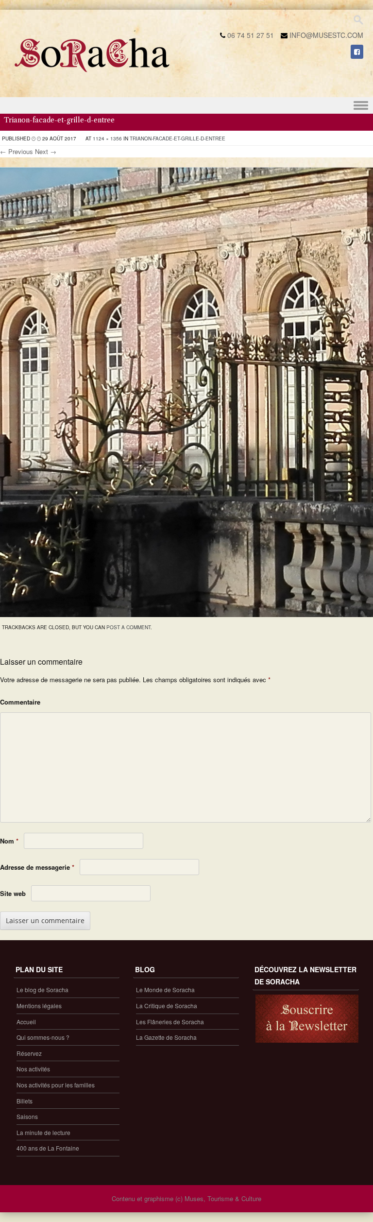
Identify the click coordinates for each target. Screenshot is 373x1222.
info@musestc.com (326, 35)
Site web (13, 893)
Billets (25, 1101)
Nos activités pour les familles (56, 1085)
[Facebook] (357, 51)
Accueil (26, 1021)
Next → (45, 151)
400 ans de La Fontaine (48, 1148)
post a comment (128, 627)
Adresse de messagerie (37, 867)
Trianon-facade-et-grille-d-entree (177, 138)
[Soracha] (92, 76)
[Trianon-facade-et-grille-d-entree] (186, 614)
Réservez (29, 1053)
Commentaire (20, 701)
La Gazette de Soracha (166, 1037)
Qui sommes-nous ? (43, 1037)
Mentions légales (39, 1005)
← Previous (16, 151)
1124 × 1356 (107, 138)
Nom (9, 840)
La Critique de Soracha (166, 1005)
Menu (186, 105)
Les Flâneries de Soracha (170, 1021)
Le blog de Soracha (42, 989)
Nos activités (33, 1069)
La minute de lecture (43, 1132)
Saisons (27, 1116)
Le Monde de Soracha (165, 989)
